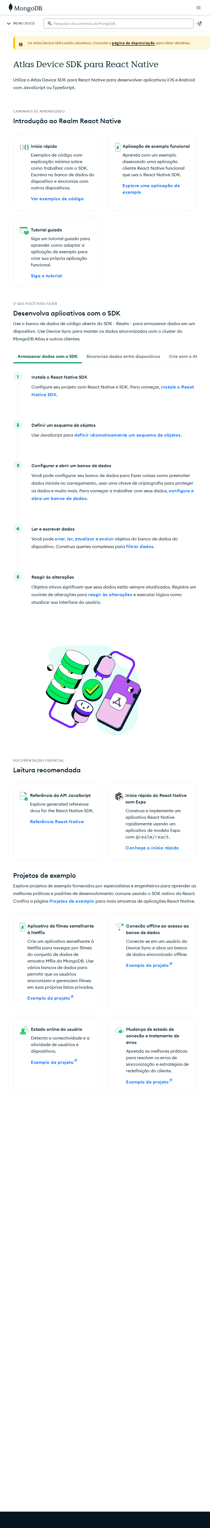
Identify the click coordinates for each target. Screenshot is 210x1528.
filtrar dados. (140, 546)
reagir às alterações (110, 594)
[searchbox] (118, 23)
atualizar (85, 538)
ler (70, 538)
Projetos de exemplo (71, 901)
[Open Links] (198, 7)
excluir (106, 538)
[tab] (47, 356)
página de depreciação (133, 43)
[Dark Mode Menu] (199, 23)
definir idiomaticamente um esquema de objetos (127, 435)
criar (60, 538)
